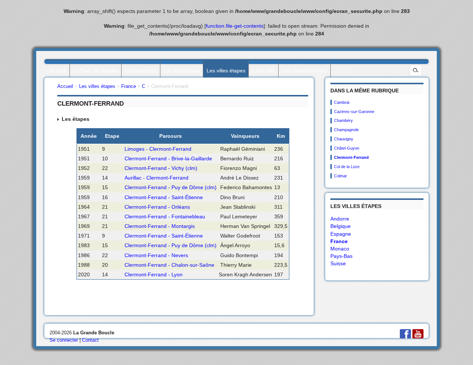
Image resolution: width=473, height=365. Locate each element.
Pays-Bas (341, 256)
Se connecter (64, 340)
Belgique (340, 226)
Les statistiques (181, 71)
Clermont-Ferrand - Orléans (157, 207)
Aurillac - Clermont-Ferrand (156, 178)
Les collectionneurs (304, 71)
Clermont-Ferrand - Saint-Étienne (164, 197)
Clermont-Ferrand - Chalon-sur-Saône (169, 265)
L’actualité (263, 71)
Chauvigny (343, 139)
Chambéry (343, 120)
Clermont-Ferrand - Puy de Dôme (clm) (171, 187)
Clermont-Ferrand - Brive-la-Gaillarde (168, 158)
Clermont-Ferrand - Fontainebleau (165, 216)
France (339, 241)
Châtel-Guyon (346, 148)
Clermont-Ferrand (351, 157)
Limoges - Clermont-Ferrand (158, 149)
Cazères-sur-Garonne (354, 111)
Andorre (339, 219)
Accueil (58, 71)
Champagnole (346, 129)
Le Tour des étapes (95, 71)
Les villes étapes (226, 71)
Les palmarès (141, 71)
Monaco (339, 249)
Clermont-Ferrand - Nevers (156, 255)
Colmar (340, 176)
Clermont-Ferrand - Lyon (154, 274)
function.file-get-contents (234, 26)
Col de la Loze (347, 166)
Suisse (338, 263)
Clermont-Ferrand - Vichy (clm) (161, 168)
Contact (90, 340)
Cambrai (341, 102)
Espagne (340, 234)
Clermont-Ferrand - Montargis (160, 226)
